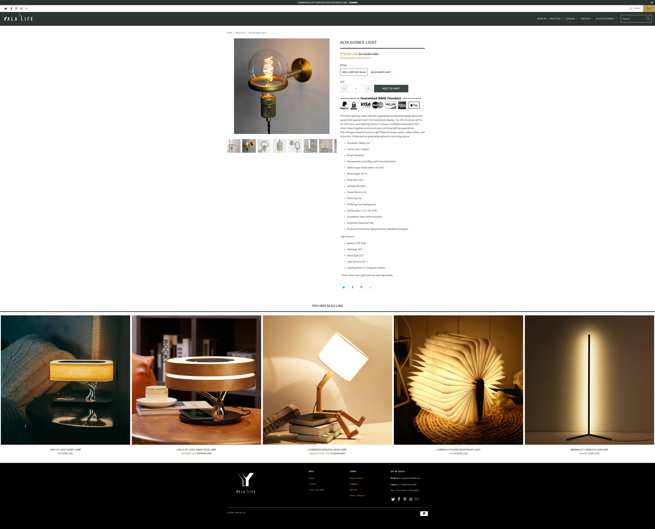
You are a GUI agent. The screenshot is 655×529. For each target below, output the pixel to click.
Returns (353, 490)
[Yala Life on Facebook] (10, 8)
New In (542, 19)
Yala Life (238, 513)
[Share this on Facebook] (352, 287)
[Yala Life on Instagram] (21, 8)
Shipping (354, 484)
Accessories (605, 19)
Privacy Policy (356, 478)
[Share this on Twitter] (343, 287)
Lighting (555, 19)
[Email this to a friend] (370, 287)
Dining (571, 19)
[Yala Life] (18, 19)
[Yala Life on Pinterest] (16, 8)
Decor (586, 19)
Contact (312, 484)
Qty (342, 82)
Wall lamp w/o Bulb (354, 72)
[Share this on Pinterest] (361, 287)
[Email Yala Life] (26, 8)
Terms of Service (357, 496)
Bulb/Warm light (381, 72)
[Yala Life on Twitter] (5, 8)
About (311, 478)
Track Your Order (317, 490)
